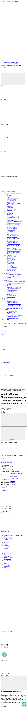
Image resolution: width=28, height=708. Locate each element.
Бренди (6, 320)
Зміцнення (19, 474)
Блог (9, 65)
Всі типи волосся (14, 471)
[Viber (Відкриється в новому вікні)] (12, 37)
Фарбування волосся (9, 299)
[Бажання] (14, 170)
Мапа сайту (7, 566)
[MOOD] (3, 331)
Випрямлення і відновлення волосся (13, 193)
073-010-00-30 (4, 137)
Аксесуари (6, 280)
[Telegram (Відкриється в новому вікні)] (12, 49)
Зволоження (13, 474)
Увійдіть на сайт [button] (5, 440)
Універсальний (14, 478)
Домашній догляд (8, 212)
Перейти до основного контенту (9, 1)
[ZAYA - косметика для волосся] (8, 505)
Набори (6, 298)
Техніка (6, 273)
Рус (5, 69)
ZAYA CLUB (7, 560)
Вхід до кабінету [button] (8, 553)
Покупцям (18, 65)
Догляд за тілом (8, 255)
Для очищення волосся (16, 473)
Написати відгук (5, 409)
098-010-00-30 (4, 151)
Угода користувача (5, 703)
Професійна (13, 482)
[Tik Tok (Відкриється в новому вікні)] (12, 61)
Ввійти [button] (2, 455)
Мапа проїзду (4, 675)
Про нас (3, 62)
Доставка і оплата (9, 62)
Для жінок (12, 481)
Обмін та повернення (9, 557)
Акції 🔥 (6, 309)
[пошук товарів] (13, 79)
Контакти (13, 65)
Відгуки (6, 65)
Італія (11, 469)
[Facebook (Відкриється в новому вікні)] (12, 25)
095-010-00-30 (4, 99)
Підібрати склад (11, 63)
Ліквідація (6, 319)
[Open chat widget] (24, 704)
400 (1, 459)
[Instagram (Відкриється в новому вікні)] (12, 13)
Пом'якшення (13, 476)
